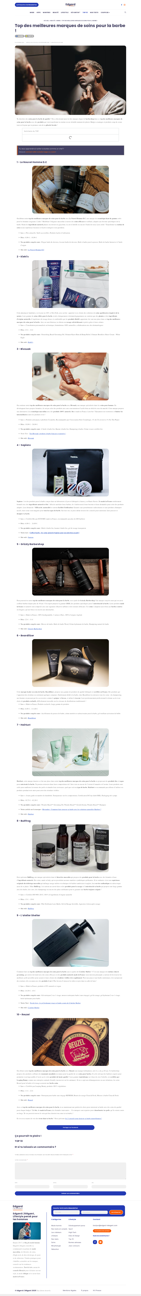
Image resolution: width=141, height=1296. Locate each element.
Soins (53, 1242)
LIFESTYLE (64, 12)
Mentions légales (69, 1290)
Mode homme (56, 1226)
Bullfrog (31, 908)
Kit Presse (97, 1290)
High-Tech (72, 1232)
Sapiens (30, 537)
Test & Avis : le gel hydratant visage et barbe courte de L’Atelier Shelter (55, 1003)
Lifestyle (54, 1236)
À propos (84, 1290)
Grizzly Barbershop (35, 629)
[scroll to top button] (136, 1291)
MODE (32, 12)
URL (93, 1182)
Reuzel (30, 1100)
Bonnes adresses (75, 1242)
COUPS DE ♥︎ (105, 12)
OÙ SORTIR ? (75, 12)
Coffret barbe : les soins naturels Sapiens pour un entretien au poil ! (54, 532)
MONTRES (46, 12)
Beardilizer (32, 718)
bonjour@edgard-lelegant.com (105, 1226)
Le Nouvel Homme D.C (36, 250)
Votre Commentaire (20, 1160)
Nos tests (54, 1239)
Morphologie (56, 1246)
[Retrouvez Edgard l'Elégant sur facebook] (121, 5)
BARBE (58, 20)
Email (54, 1182)
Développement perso (77, 1226)
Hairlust (31, 814)
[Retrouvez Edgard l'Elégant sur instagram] (124, 5)
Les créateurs (56, 1232)
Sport (71, 1229)
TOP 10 (85, 12)
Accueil (46, 20)
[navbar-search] (125, 12)
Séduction (55, 1249)
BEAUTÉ (55, 12)
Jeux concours (74, 1246)
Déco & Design (74, 1236)
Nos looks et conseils (59, 1229)
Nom (16, 1182)
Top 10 (71, 1239)
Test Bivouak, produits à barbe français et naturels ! (47, 433)
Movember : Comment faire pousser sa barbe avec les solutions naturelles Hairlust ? (71, 809)
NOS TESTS (94, 12)
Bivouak (31, 438)
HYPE (38, 12)
